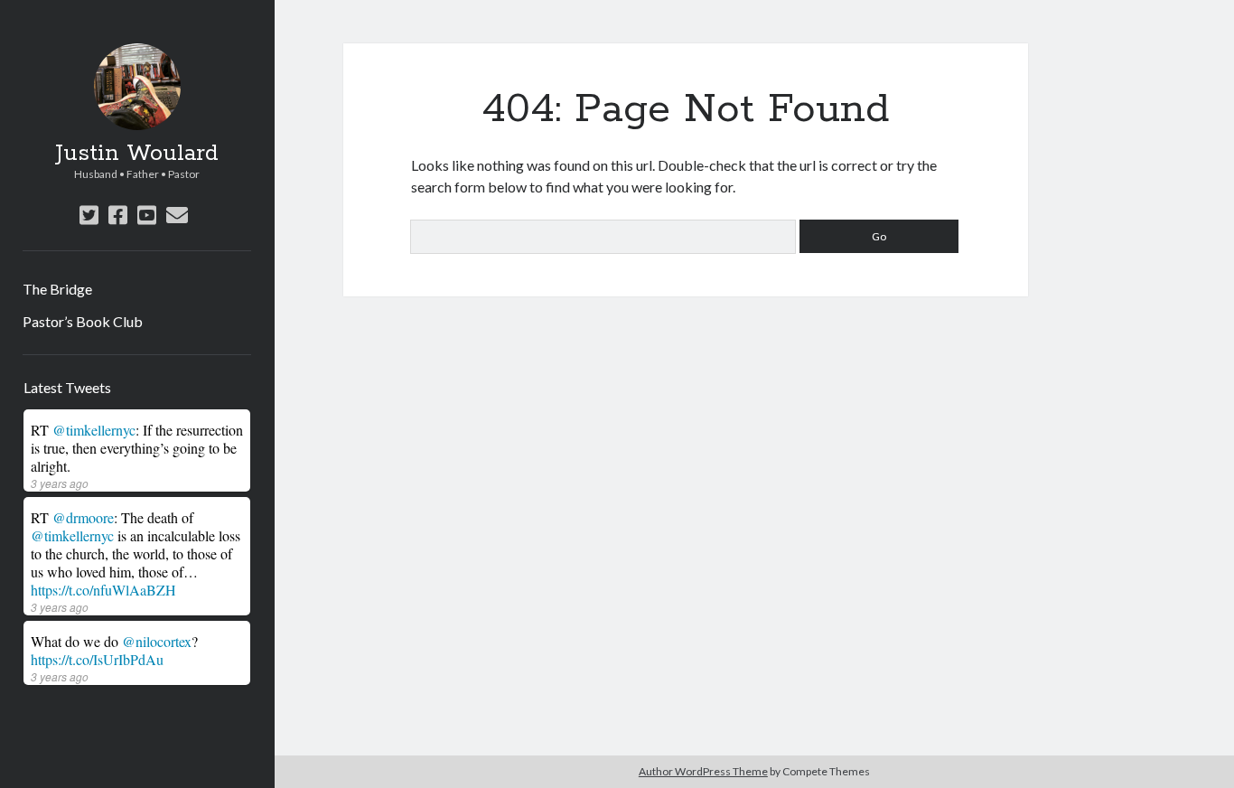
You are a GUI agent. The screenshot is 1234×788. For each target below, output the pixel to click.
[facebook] (117, 215)
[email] (177, 215)
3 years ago (60, 483)
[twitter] (88, 215)
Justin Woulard (137, 153)
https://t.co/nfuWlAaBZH (103, 589)
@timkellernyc (94, 429)
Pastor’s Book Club (83, 321)
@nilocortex (157, 641)
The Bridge (57, 288)
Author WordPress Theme (703, 771)
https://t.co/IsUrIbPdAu (97, 659)
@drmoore (83, 517)
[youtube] (146, 215)
